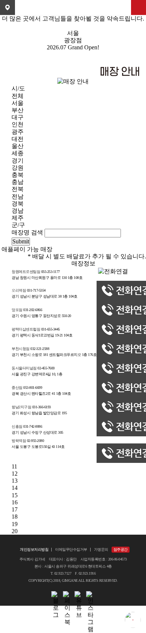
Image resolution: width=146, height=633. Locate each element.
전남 (18, 196)
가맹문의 (101, 549)
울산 (18, 146)
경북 (18, 203)
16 (15, 502)
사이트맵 (138, 7)
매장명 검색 (27, 232)
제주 (18, 218)
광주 (18, 132)
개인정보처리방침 (34, 549)
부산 (18, 110)
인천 (18, 124)
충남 (18, 182)
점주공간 (120, 549)
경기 (18, 160)
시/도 (18, 88)
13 (15, 480)
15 (15, 495)
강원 (18, 168)
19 (15, 524)
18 (15, 516)
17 (15, 509)
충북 (18, 175)
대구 (18, 117)
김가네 (73, 7)
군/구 (18, 225)
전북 (18, 189)
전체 (18, 96)
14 (15, 488)
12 (15, 473)
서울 (18, 103)
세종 (18, 153)
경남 (18, 211)
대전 (18, 139)
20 (15, 531)
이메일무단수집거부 (71, 549)
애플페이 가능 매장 (26, 249)
